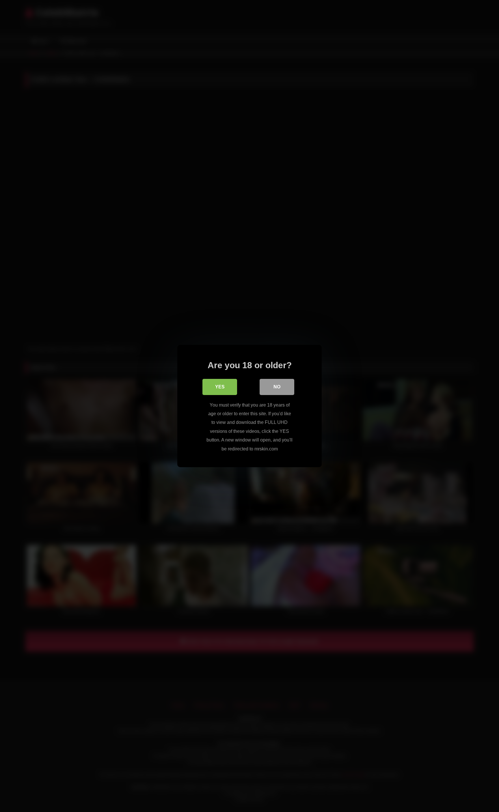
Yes (220, 386)
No (276, 386)
